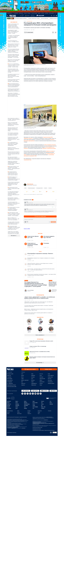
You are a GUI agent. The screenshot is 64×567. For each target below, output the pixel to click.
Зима (32, 373)
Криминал (33, 375)
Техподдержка (9, 381)
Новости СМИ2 (27, 228)
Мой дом (33, 380)
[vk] (25, 394)
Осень (41, 375)
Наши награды (9, 378)
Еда (22, 381)
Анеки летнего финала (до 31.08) (33, 237)
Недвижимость (10, 13)
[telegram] (22, 394)
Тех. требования (10, 383)
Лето (32, 378)
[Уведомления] (54, 15)
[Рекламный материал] (40, 15)
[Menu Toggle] (7, 15)
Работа (41, 380)
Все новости (14, 22)
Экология (49, 378)
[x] (33, 394)
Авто (22, 373)
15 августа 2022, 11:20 (27, 29)
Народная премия (51, 383)
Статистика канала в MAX (11, 386)
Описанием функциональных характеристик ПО (39, 422)
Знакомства (21, 13)
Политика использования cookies (37, 427)
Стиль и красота (51, 375)
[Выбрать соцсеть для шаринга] (56, 32)
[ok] (28, 394)
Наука (32, 381)
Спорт (49, 373)
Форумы (29, 13)
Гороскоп (46, 13)
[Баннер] (10, 18)
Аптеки (42, 13)
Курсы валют (51, 13)
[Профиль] (56, 15)
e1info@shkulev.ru (9, 427)
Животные (23, 383)
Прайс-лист (9, 375)
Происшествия (42, 378)
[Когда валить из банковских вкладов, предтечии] (25, 245)
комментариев (29, 32)
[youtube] (35, 394)
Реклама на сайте (10, 373)
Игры (56, 13)
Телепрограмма (34, 13)
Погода (25, 13)
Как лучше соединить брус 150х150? (49, 237)
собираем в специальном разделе (49, 148)
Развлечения (42, 381)
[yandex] (38, 394)
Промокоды (16, 13)
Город (22, 378)
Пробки (28, 15)
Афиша (39, 13)
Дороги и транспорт (24, 380)
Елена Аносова (30, 184)
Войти (27, 222)
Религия (41, 383)
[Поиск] (51, 15)
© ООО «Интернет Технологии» (11, 432)
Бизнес (22, 375)
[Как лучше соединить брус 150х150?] (42, 238)
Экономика (50, 380)
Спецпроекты (50, 381)
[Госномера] (42, 245)
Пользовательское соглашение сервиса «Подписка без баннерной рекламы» (44, 430)
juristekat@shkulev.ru (15, 427)
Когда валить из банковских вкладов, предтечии (32, 244)
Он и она (41, 373)
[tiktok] (41, 394)
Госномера (46, 243)
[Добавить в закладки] (53, 32)
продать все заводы (50, 151)
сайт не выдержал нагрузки (50, 144)
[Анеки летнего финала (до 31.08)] (25, 238)
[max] (30, 394)
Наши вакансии (10, 380)
